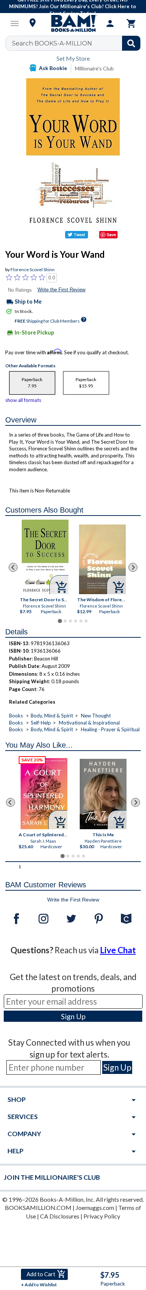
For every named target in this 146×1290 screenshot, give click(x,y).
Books (16, 716)
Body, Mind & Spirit (52, 716)
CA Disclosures (59, 1216)
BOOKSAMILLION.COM (38, 1207)
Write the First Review (61, 289)
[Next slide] (132, 567)
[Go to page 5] (80, 620)
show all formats (23, 400)
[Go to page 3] (70, 620)
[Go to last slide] (13, 567)
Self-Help (41, 723)
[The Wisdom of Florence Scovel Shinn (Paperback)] (102, 559)
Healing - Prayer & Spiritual (110, 729)
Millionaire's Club (94, 68)
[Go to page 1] (60, 621)
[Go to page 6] (86, 620)
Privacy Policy (101, 1216)
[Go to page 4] (75, 620)
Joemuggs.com (95, 1207)
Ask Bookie (53, 68)
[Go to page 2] (65, 620)
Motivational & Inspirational (89, 723)
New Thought (96, 716)
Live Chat (118, 950)
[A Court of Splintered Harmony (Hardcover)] (44, 793)
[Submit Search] (131, 43)
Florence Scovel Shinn (32, 269)
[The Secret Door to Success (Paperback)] (45, 557)
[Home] (73, 23)
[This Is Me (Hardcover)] (103, 794)
